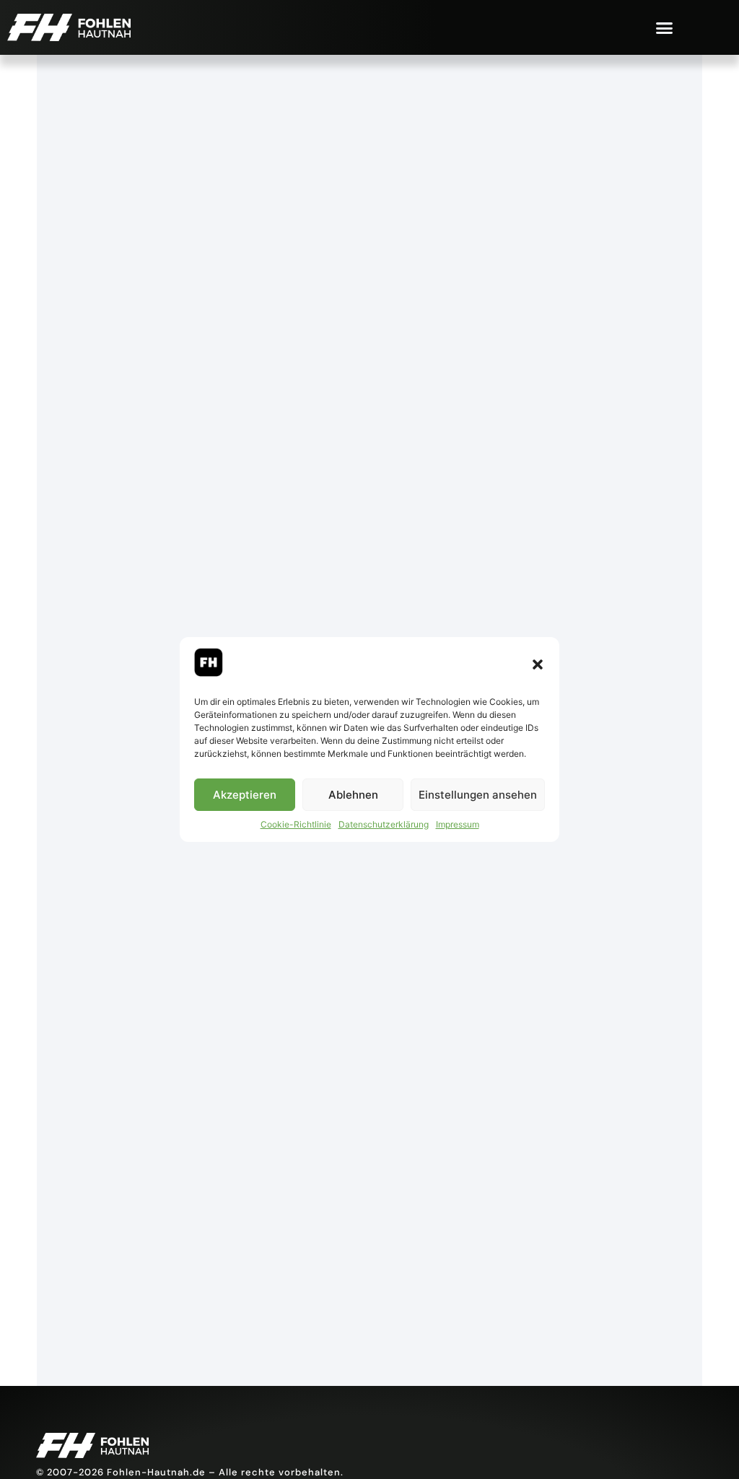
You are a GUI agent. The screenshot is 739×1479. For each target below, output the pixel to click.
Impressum (457, 824)
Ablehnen (353, 795)
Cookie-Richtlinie (296, 824)
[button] (537, 664)
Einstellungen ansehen (478, 795)
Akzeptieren (244, 795)
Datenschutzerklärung (383, 824)
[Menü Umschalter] (664, 28)
